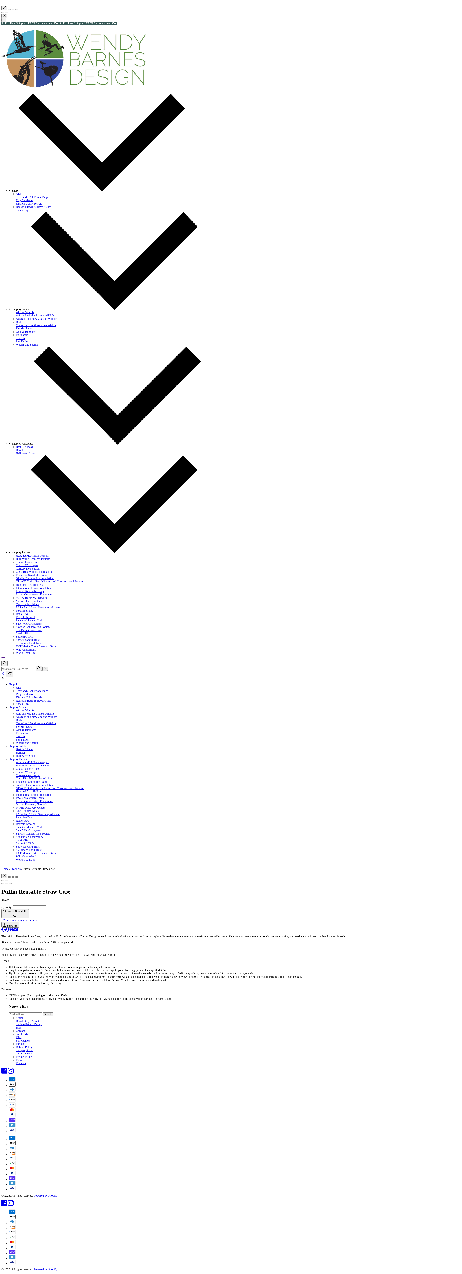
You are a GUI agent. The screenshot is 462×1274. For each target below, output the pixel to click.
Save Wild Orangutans (29, 830)
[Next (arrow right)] (6, 12)
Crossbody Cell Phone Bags (32, 690)
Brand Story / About (27, 1021)
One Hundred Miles (27, 810)
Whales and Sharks (27, 742)
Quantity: (7, 907)
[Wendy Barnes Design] (73, 87)
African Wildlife (25, 710)
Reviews (21, 1063)
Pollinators (22, 733)
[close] (3, 20)
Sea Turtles (22, 739)
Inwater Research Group (30, 797)
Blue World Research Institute (33, 765)
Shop (12, 684)
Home (4, 868)
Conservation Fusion (28, 775)
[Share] (9, 9)
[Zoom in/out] (16, 9)
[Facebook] (4, 1072)
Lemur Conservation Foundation (34, 801)
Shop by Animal (18, 707)
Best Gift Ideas (24, 749)
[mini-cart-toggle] (9, 674)
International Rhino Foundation (34, 794)
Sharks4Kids (23, 840)
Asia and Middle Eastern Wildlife (35, 713)
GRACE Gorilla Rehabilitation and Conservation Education (50, 788)
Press (19, 1060)
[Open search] (4, 663)
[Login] (3, 674)
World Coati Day (25, 859)
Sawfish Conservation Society (33, 833)
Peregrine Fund (24, 817)
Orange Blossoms (26, 729)
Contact (20, 1030)
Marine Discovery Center (30, 807)
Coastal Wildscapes (27, 772)
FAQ (19, 1037)
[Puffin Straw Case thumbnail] (2, 883)
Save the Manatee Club (29, 827)
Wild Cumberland (26, 856)
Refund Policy (24, 1047)
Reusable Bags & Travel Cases (33, 700)
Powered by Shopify (45, 1195)
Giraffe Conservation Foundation (35, 784)
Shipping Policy (25, 1050)
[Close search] (45, 669)
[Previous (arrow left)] (2, 12)
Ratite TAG (22, 820)
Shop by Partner (18, 759)
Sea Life (20, 736)
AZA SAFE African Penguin (32, 762)
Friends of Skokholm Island (31, 781)
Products (16, 868)
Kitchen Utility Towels (29, 697)
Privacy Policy (24, 1056)
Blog (18, 1027)
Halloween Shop (25, 755)
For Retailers (23, 1040)
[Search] (39, 668)
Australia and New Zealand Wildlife (36, 716)
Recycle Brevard (25, 823)
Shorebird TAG (25, 843)
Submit (48, 1014)
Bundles (20, 752)
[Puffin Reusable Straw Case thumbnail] (10, 883)
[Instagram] (11, 1072)
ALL (19, 687)
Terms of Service (25, 1053)
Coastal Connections (27, 768)
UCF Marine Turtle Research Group (36, 853)
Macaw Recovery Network (31, 804)
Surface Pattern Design (29, 1024)
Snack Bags (22, 703)
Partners (20, 1043)
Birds (19, 720)
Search (20, 1017)
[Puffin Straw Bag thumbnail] (6, 883)
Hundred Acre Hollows (29, 791)
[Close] (4, 8)
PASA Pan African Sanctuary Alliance (38, 814)
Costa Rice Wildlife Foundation (34, 778)
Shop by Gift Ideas (20, 746)
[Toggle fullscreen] (13, 9)
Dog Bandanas (24, 694)
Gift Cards (22, 1034)
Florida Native (24, 726)
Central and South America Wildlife (36, 723)
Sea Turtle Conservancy (29, 836)
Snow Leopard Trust (27, 846)
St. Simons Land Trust (28, 849)
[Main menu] (3, 659)
